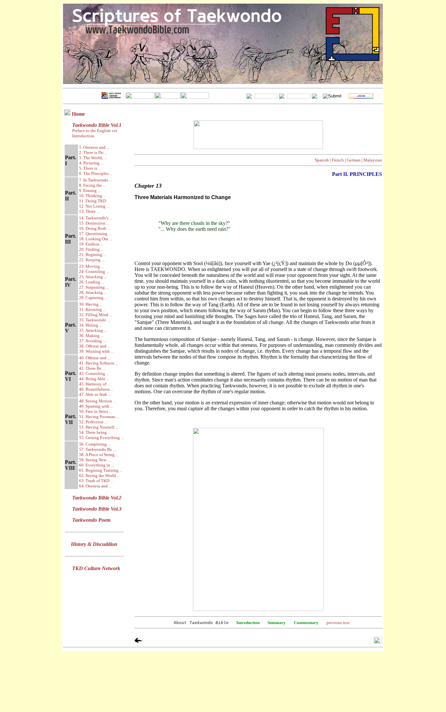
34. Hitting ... (90, 325)
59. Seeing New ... (94, 459)
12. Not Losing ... (94, 206)
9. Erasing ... (90, 190)
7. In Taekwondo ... (95, 180)
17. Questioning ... (95, 233)
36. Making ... (91, 335)
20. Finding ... (91, 249)
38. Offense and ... (94, 346)
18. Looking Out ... (95, 238)
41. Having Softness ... (98, 363)
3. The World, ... (93, 157)
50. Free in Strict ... (95, 411)
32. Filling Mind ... (95, 314)
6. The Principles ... (96, 173)
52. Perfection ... (93, 421)
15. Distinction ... (94, 223)
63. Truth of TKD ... (96, 480)
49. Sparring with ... (96, 406)
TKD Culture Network (96, 568)
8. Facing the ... (92, 185)
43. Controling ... (94, 373)
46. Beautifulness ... (96, 389)
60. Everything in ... (96, 465)
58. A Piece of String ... (99, 454)
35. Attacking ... (93, 330)
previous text (338, 622)
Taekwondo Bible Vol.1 (96, 125)
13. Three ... (89, 211)
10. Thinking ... (92, 195)
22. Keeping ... (91, 259)
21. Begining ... (92, 254)
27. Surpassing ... (94, 287)
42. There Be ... (92, 368)
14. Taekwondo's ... (95, 217)
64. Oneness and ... (95, 485)
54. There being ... (95, 432)
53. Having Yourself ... (98, 427)
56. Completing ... (95, 444)
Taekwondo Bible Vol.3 (96, 509)
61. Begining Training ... (100, 470)
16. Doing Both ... (94, 228)
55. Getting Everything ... (101, 437)
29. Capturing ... (93, 297)
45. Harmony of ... (94, 383)
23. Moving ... (91, 266)
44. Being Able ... (94, 378)
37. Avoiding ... (92, 340)
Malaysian (372, 160)
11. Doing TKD (92, 200)
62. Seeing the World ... (99, 475)
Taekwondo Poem (91, 520)
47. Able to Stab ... (95, 394)
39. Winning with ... (96, 351)
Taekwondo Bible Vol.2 (96, 497)
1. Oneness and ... (94, 147)
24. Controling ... (94, 271)
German (353, 160)
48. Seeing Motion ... (97, 400)
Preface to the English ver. (94, 130)
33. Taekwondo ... (94, 319)
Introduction (83, 135)
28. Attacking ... (93, 292)
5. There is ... (90, 168)
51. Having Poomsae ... (99, 416)
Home (78, 114)
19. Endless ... (91, 244)
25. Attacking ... (93, 276)
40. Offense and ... (94, 357)
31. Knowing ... (92, 309)
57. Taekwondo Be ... (97, 449)
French (338, 160)
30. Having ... (91, 304)
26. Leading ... (91, 282)
